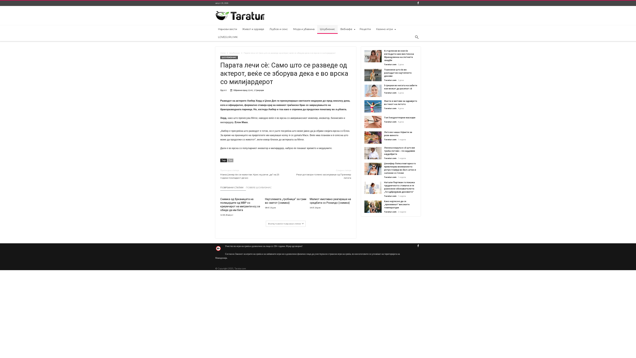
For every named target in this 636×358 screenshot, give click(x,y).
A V (225, 90)
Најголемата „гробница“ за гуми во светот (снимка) (285, 200)
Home (223, 53)
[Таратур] (240, 10)
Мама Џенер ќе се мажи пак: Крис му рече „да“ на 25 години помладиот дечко (249, 174)
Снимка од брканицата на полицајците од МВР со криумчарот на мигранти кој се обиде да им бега (240, 204)
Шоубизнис (234, 53)
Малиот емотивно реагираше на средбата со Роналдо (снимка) (330, 200)
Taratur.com (390, 64)
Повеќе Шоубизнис (259, 187)
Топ (230, 160)
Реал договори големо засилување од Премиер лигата (323, 174)
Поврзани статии (231, 187)
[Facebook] (418, 3)
